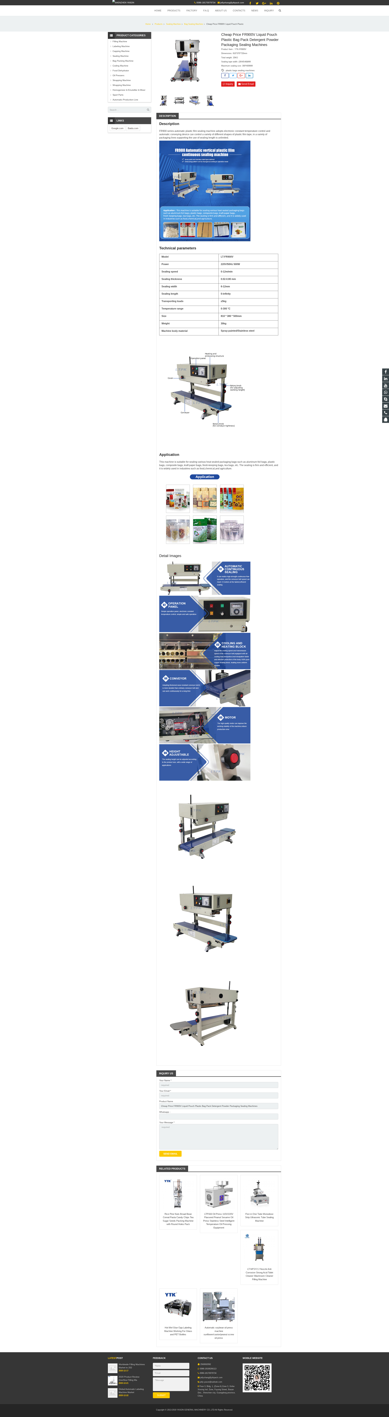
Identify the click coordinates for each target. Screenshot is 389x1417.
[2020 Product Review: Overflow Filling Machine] (112, 1385)
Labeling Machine (121, 46)
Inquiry (229, 84)
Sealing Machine (173, 24)
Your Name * (165, 1080)
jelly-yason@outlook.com (211, 1382)
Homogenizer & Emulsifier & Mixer (129, 90)
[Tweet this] (233, 75)
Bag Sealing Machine (193, 24)
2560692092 (205, 1364)
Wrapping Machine (122, 85)
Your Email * (165, 1091)
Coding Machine (120, 65)
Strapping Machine (122, 80)
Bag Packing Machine (123, 61)
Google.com (117, 128)
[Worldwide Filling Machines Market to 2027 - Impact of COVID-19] (112, 1372)
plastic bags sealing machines (240, 70)
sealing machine (206, 131)
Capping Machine (121, 51)
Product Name (166, 1101)
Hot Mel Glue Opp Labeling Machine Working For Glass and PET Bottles (178, 1331)
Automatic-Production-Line (125, 99)
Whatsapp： (165, 1112)
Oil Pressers (118, 75)
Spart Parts (118, 95)
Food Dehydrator (121, 70)
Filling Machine (120, 41)
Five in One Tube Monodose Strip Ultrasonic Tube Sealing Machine (259, 1217)
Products (159, 24)
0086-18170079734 (205, 2)
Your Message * (166, 1122)
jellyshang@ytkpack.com (232, 2)
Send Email (247, 84)
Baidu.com (133, 128)
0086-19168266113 (208, 1369)
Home (148, 24)
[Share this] (225, 75)
